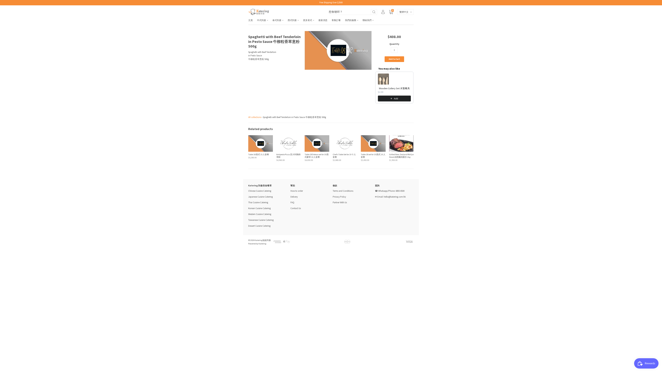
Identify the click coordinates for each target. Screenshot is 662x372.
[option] (338, 50)
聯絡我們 (367, 20)
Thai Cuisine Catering (258, 202)
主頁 (250, 20)
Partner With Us (340, 202)
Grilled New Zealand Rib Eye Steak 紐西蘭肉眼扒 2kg (401, 155)
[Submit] (374, 12)
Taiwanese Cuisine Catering (261, 220)
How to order (296, 190)
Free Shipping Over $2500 (331, 2)
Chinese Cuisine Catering (259, 190)
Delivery (294, 196)
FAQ (292, 202)
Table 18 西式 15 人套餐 (258, 154)
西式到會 (292, 20)
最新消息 (322, 20)
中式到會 (262, 20)
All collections (254, 117)
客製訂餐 (336, 20)
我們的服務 (351, 20)
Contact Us (295, 208)
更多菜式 (308, 20)
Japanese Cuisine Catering (260, 196)
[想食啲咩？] (353, 12)
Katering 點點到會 (263, 240)
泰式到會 (277, 20)
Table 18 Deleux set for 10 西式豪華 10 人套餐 (317, 155)
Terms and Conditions (343, 190)
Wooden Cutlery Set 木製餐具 (394, 88)
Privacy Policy (339, 196)
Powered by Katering (257, 243)
